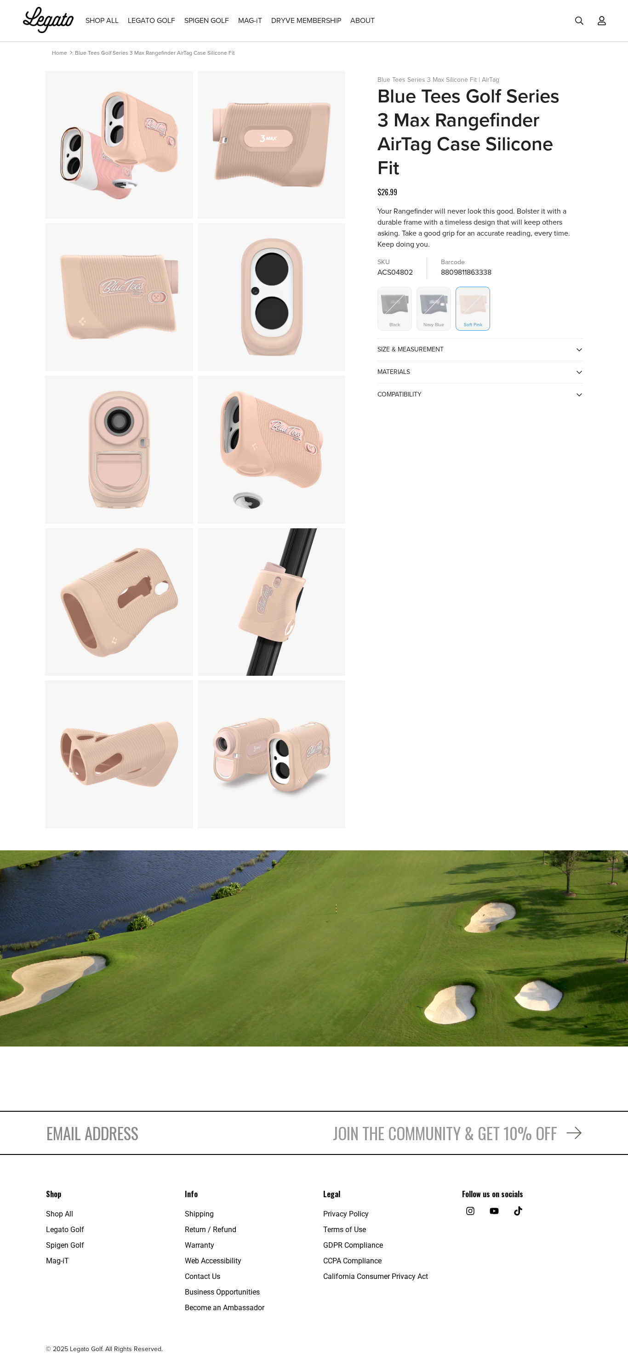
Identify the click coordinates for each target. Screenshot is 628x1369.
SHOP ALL (102, 20)
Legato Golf (65, 1229)
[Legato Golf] (48, 20)
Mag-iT (57, 1260)
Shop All (59, 1214)
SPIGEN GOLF (206, 20)
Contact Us (202, 1276)
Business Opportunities (222, 1292)
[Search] (579, 21)
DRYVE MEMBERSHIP (306, 20)
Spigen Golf (65, 1245)
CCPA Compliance (352, 1260)
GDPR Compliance (353, 1245)
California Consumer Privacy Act (375, 1276)
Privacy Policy (346, 1214)
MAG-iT (250, 20)
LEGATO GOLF (151, 20)
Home (59, 53)
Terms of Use (344, 1229)
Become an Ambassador (224, 1307)
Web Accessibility (213, 1260)
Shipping (199, 1214)
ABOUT (362, 20)
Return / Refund (210, 1229)
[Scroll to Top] (610, 1318)
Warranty (199, 1245)
